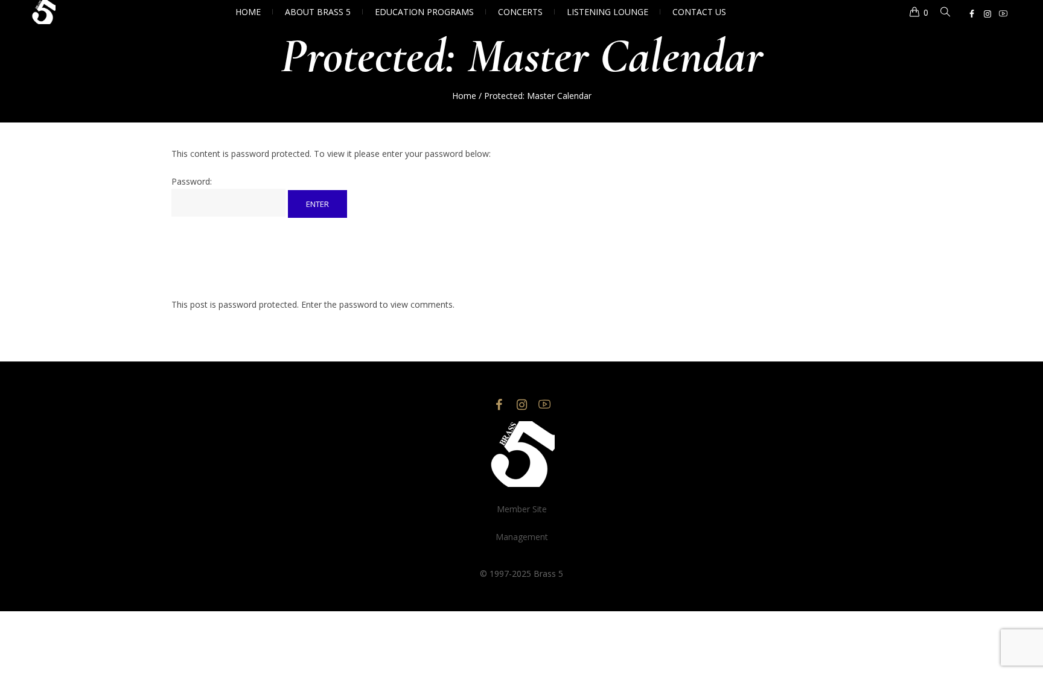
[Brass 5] (522, 454)
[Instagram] (987, 14)
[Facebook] (972, 14)
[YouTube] (1003, 14)
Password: (191, 181)
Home (464, 95)
